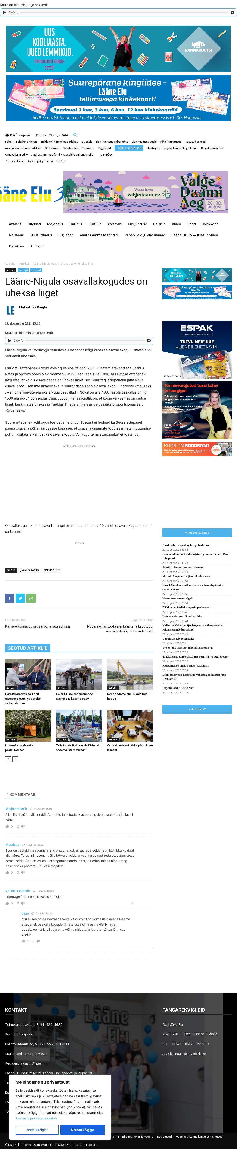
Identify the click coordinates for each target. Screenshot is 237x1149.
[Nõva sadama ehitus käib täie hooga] (130, 674)
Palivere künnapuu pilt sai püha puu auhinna (38, 626)
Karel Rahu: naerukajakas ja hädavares (186, 545)
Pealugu (23, 270)
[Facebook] (9, 598)
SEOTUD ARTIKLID (28, 648)
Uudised (36, 270)
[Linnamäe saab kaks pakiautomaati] (28, 725)
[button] (75, 134)
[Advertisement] (79, 483)
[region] (60, 1107)
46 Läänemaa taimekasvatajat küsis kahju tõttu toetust (195, 656)
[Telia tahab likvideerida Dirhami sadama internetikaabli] (79, 725)
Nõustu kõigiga (82, 1130)
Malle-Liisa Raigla (33, 307)
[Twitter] (20, 598)
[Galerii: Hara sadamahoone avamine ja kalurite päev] (79, 674)
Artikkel (24, 263)
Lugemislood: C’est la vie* (178, 688)
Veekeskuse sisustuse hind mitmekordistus (187, 647)
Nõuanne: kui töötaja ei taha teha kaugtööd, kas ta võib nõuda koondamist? (120, 628)
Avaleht (10, 263)
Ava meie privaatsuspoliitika (36, 1118)
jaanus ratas (29, 570)
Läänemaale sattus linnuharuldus (182, 616)
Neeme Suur (52, 570)
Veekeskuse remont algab (177, 598)
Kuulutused (164, 1137)
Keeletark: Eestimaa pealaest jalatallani (185, 665)
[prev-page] (8, 759)
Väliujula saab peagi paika (178, 638)
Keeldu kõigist (37, 1130)
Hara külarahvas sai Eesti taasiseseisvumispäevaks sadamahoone (23, 698)
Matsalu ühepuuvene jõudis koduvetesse (186, 576)
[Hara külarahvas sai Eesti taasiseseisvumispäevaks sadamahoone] (28, 674)
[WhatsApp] (31, 598)
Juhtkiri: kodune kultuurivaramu (182, 567)
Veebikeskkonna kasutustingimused (199, 1137)
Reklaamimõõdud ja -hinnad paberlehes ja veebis (120, 1137)
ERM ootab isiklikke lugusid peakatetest (186, 607)
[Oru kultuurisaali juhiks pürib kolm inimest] (130, 725)
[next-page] (15, 759)
